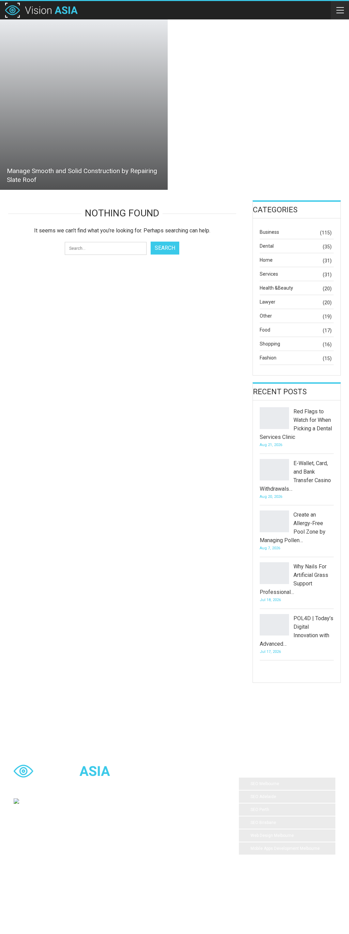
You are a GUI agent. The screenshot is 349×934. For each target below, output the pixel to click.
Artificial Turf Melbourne (154, 784)
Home (266, 260)
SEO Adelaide (263, 796)
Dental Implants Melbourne (157, 811)
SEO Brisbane (263, 822)
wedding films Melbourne (155, 825)
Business (269, 232)
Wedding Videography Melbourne (163, 839)
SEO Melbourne (265, 783)
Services (269, 274)
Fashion (268, 358)
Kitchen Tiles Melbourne (154, 879)
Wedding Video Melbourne (156, 798)
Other (266, 316)
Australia (198, 825)
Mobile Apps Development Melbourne (285, 848)
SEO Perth (260, 809)
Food (265, 330)
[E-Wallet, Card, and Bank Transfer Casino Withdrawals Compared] (274, 470)
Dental (267, 246)
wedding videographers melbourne (164, 852)
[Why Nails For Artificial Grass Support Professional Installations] (274, 573)
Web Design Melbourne (272, 835)
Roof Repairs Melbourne (154, 893)
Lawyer (267, 302)
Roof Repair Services (151, 866)
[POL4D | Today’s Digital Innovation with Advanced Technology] (274, 625)
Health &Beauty (276, 288)
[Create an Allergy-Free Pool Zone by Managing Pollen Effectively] (274, 521)
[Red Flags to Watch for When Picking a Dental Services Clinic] (274, 418)
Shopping (270, 344)
